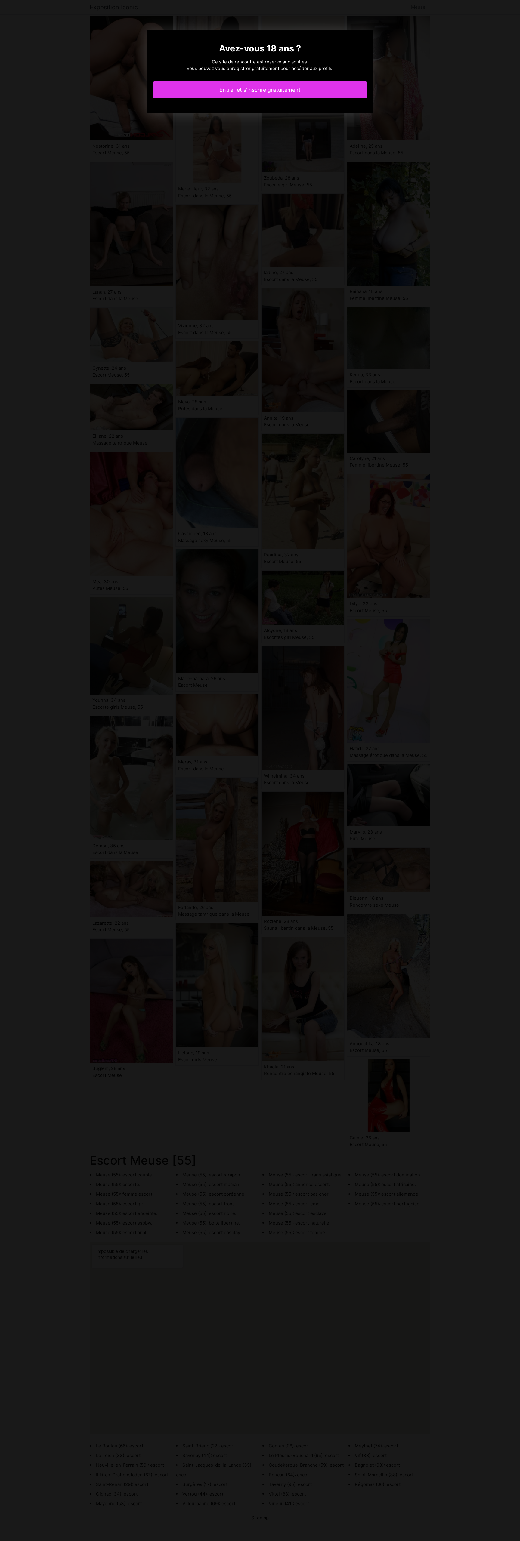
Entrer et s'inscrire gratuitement (260, 90)
